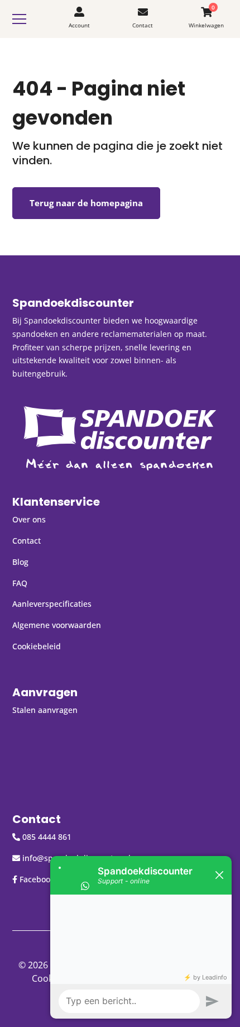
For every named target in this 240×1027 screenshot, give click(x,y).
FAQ (19, 583)
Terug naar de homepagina (86, 202)
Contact (26, 540)
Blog (20, 562)
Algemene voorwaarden (56, 625)
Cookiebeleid (36, 646)
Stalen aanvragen (45, 710)
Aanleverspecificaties (52, 603)
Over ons (29, 519)
